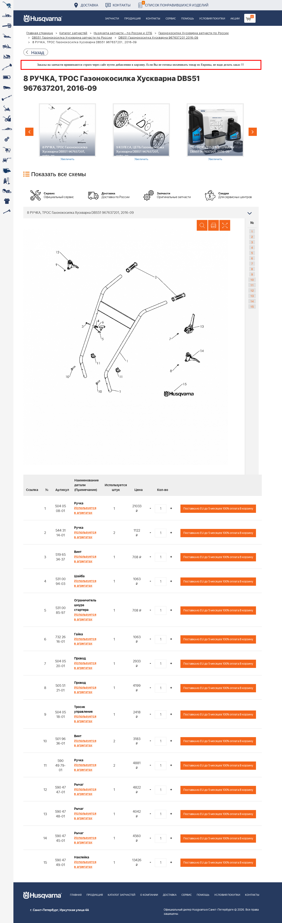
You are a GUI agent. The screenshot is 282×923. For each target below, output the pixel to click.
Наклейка (81, 857)
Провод (80, 658)
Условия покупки (212, 19)
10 (252, 280)
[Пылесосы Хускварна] (6, 181)
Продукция (132, 19)
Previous (29, 132)
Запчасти (112, 19)
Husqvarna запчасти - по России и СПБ (123, 33)
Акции (234, 19)
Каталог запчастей (73, 33)
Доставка (89, 5)
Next (253, 132)
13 (252, 296)
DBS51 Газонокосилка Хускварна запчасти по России (72, 38)
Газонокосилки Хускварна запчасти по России (194, 33)
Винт (78, 551)
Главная (76, 895)
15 (252, 306)
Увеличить (67, 159)
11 (252, 285)
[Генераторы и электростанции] (6, 150)
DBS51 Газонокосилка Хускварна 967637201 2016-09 (158, 38)
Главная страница (39, 33)
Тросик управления (83, 709)
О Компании (149, 895)
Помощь (187, 19)
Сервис (171, 19)
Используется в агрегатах (85, 510)
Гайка (78, 634)
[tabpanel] (67, 132)
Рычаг (79, 784)
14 (252, 301)
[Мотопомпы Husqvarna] (6, 170)
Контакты (121, 5)
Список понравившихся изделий (176, 4)
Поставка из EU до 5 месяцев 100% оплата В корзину (218, 508)
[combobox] (141, 212)
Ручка (78, 503)
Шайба (79, 576)
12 (252, 290)
